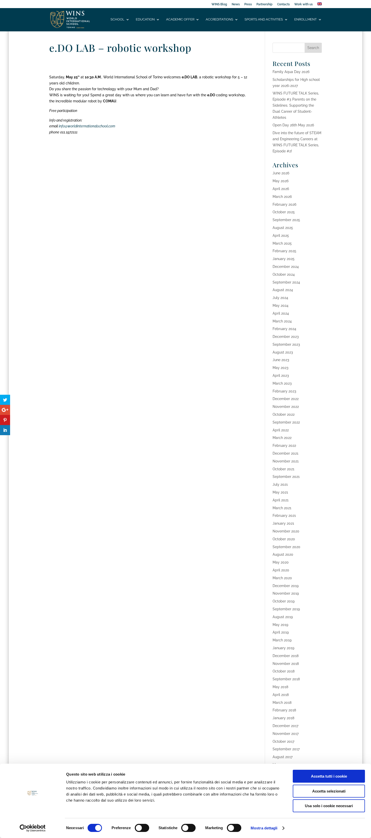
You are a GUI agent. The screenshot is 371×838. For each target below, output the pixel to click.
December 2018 (286, 656)
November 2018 (286, 664)
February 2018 (284, 710)
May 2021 (280, 492)
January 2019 (283, 648)
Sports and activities (264, 19)
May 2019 (280, 625)
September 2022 (286, 422)
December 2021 (285, 453)
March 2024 (282, 321)
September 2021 (286, 477)
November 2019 (286, 593)
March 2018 (282, 703)
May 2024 (280, 306)
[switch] (142, 828)
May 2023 (280, 368)
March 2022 (282, 438)
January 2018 (283, 718)
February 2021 (284, 516)
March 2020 (282, 578)
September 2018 (286, 679)
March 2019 (282, 640)
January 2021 (283, 523)
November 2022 (286, 407)
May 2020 (281, 562)
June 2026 (281, 173)
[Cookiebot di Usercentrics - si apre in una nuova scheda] (33, 828)
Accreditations (219, 19)
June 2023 (281, 360)
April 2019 (281, 632)
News (236, 4)
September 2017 (286, 749)
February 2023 (284, 391)
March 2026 (282, 197)
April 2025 (281, 236)
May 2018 (280, 687)
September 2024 (286, 282)
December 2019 (286, 586)
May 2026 (280, 181)
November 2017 (286, 734)
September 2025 (286, 220)
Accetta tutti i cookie (329, 776)
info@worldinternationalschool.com (87, 126)
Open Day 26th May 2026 (293, 125)
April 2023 (281, 376)
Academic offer (180, 19)
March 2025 (282, 243)
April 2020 (281, 570)
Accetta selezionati (329, 791)
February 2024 (284, 329)
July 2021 (280, 484)
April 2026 (281, 189)
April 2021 (280, 500)
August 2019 (283, 617)
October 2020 (284, 539)
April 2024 (281, 313)
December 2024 (286, 267)
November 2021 (286, 461)
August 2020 (283, 554)
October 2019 (284, 601)
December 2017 (285, 726)
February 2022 (284, 446)
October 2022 (284, 414)
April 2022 (281, 430)
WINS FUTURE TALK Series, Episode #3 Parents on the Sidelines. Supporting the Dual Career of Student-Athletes (296, 105)
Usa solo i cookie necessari (329, 806)
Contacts (283, 4)
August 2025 (283, 228)
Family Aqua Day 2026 (291, 72)
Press (248, 4)
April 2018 (281, 695)
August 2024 (283, 290)
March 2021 (282, 508)
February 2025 (284, 251)
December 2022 (286, 399)
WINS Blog (219, 4)
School (117, 19)
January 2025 (284, 259)
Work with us (303, 4)
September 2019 (286, 609)
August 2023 (283, 352)
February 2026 (284, 204)
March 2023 (282, 383)
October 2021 (283, 469)
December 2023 (286, 337)
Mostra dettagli (264, 828)
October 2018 (284, 671)
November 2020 (286, 531)
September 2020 (286, 547)
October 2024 (284, 274)
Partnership (264, 4)
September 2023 (286, 344)
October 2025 (284, 212)
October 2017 (283, 741)
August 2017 (283, 757)
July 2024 (280, 298)
